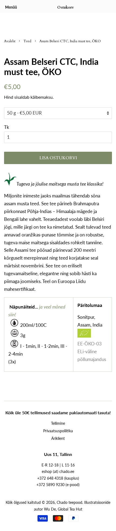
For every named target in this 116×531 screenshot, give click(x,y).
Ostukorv (65, 7)
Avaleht (9, 41)
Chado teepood (69, 502)
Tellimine (58, 423)
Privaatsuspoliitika (58, 431)
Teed (27, 41)
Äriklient (58, 438)
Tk (6, 127)
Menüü (11, 7)
